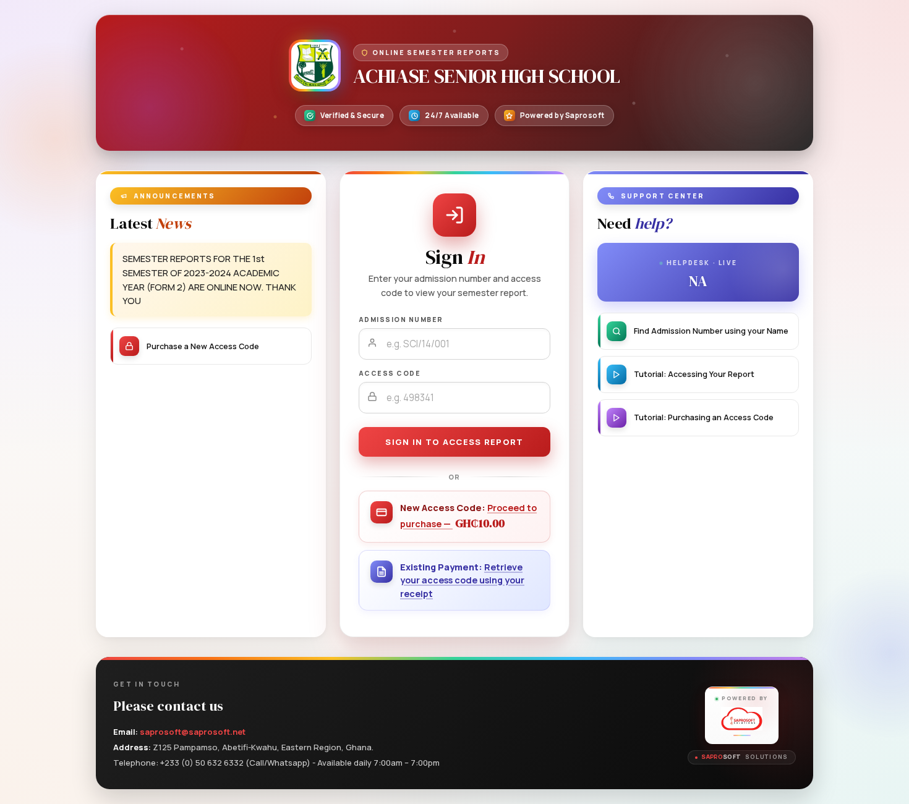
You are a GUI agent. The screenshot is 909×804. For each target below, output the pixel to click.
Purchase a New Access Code (203, 346)
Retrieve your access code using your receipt (462, 580)
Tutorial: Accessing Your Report (694, 374)
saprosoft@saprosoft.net (192, 731)
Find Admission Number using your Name (711, 331)
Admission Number (401, 319)
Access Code (389, 373)
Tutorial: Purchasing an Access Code (704, 417)
